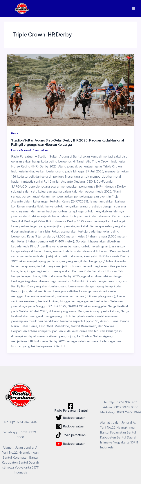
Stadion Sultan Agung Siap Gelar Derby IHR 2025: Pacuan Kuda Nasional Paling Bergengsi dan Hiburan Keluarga (67, 142)
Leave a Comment (21, 150)
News (14, 133)
